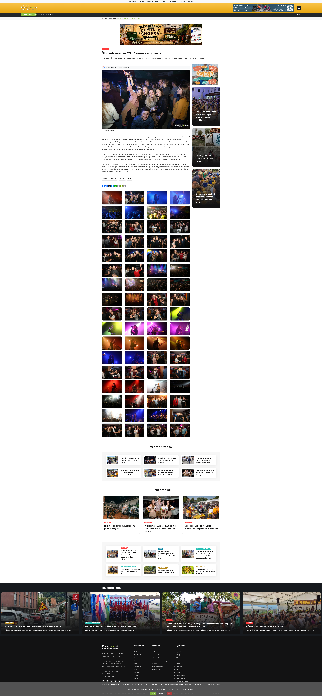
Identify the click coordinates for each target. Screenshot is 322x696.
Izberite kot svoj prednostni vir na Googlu (117, 67)
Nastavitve (161, 693)
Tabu (129, 179)
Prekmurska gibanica (109, 179)
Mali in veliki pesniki (182, 681)
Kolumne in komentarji (160, 661)
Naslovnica (132, 2)
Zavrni (169, 693)
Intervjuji (156, 655)
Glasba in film (138, 675)
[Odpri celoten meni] (299, 8)
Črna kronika (138, 655)
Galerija (178, 655)
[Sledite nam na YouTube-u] (50, 15)
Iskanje (183, 2)
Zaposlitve (179, 666)
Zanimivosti (137, 672)
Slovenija (156, 652)
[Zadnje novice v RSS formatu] (55, 15)
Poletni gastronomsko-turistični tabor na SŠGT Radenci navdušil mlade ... (167, 473)
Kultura (136, 658)
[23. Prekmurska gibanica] (112, 197)
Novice (141, 2)
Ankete (178, 664)
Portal (163, 2)
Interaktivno (173, 2)
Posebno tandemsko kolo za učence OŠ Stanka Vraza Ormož (130, 571)
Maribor (122, 179)
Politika (136, 664)
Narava (136, 669)
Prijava (298, 14)
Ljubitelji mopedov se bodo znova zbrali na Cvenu (205, 158)
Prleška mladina (180, 678)
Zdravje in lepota (158, 658)
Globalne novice (158, 666)
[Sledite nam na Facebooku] (46, 15)
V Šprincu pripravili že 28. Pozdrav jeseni (264, 626)
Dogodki (150, 2)
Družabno (113, 18)
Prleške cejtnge (180, 675)
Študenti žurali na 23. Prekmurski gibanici (130, 18)
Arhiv (156, 2)
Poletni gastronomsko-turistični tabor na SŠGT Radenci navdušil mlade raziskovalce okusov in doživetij (129, 555)
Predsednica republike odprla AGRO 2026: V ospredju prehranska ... (203, 460)
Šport (135, 661)
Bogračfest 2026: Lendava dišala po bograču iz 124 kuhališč (167, 460)
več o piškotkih (161, 689)
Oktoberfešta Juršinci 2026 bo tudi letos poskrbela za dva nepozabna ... (205, 473)
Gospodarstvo (138, 666)
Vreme (178, 672)
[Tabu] (112, 416)
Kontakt (190, 2)
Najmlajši (137, 678)
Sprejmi (153, 693)
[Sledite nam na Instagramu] (48, 15)
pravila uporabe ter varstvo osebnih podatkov (180, 689)
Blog (177, 669)
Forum (178, 661)
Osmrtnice (156, 669)
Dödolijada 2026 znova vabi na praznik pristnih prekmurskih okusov (130, 473)
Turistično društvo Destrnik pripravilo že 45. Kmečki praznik (130, 460)
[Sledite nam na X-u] (52, 15)
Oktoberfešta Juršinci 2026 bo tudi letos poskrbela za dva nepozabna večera (160, 529)
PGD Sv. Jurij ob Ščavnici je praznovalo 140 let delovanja (110, 626)
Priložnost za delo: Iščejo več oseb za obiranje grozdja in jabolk (205, 571)
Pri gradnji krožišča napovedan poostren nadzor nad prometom (33, 626)
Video (177, 658)
